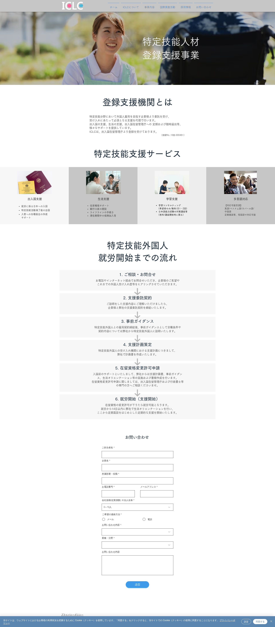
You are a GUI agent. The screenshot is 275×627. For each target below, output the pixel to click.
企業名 (105, 460)
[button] (149, 6)
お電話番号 (107, 487)
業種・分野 (107, 538)
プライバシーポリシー (72, 615)
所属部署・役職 (109, 474)
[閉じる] (271, 621)
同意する (260, 621)
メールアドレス (148, 487)
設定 (246, 621)
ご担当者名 (107, 447)
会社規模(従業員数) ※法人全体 (117, 500)
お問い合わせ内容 (111, 525)
